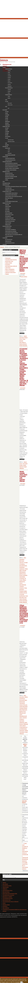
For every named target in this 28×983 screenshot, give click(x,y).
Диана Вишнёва (23, 706)
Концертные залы (7, 885)
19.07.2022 (22, 483)
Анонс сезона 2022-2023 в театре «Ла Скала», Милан (23, 476)
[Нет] (23, 982)
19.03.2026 (22, 273)
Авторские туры (9, 261)
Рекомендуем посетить (11, 259)
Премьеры (8, 258)
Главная (2, 247)
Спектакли (7, 267)
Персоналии (6, 887)
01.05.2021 (22, 625)
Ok (21, 982)
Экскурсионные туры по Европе (10, 901)
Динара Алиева (23, 708)
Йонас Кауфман (23, 575)
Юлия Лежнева (23, 345)
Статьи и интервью (9, 270)
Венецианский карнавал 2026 (10, 893)
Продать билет (6, 904)
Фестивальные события (11, 266)
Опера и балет (8, 262)
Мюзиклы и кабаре (7, 896)
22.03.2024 (22, 388)
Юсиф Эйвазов (23, 602)
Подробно (22, 333)
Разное (7, 274)
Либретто (5, 888)
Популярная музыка (7, 898)
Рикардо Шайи (23, 591)
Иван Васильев (23, 709)
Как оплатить (6, 908)
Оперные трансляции (10, 272)
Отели (4, 903)
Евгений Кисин (23, 565)
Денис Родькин (23, 705)
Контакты (5, 906)
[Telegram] (14, 38)
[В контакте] (14, 18)
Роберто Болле (23, 592)
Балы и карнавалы (9, 269)
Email (23, 840)
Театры (4, 882)
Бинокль (4, 60)
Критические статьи (7, 890)
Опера (21, 465)
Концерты (7, 264)
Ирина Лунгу (23, 573)
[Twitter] (14, 57)
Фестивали (5, 884)
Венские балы (6, 892)
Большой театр (23, 700)
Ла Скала (25, 463)
